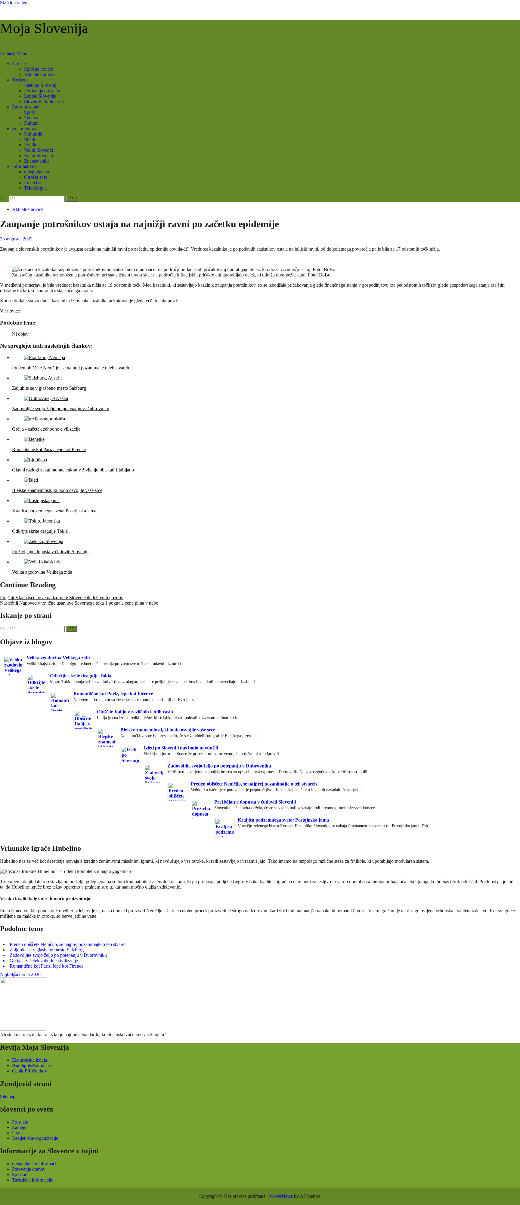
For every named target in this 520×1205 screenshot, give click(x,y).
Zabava (31, 117)
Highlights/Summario (32, 1065)
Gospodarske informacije (36, 1163)
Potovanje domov (28, 1169)
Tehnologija (35, 188)
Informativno (24, 166)
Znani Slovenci (38, 155)
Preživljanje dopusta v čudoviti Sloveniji (255, 801)
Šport (29, 112)
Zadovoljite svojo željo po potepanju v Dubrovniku (219, 765)
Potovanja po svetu (42, 90)
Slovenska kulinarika (44, 101)
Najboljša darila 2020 (20, 974)
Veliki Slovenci (38, 150)
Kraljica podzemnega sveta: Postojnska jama (283, 819)
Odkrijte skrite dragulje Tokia (80, 675)
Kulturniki (34, 133)
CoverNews (281, 1196)
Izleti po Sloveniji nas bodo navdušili (181, 747)
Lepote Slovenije (40, 96)
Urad (17, 1132)
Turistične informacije (32, 1179)
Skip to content (14, 2)
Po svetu (20, 1121)
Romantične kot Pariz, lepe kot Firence (113, 693)
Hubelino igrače (26, 886)
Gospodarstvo (37, 171)
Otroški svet (35, 177)
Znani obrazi (24, 128)
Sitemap (7, 1096)
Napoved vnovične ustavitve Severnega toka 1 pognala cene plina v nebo (79, 603)
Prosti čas (33, 182)
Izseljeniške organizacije (35, 1138)
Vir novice (10, 310)
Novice (19, 63)
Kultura (31, 123)
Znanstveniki (36, 160)
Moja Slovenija (44, 28)
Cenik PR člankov (29, 1070)
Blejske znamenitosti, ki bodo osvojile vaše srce (167, 729)
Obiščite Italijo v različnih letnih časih (135, 711)
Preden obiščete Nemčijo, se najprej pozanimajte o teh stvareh (254, 783)
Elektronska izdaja (29, 1060)
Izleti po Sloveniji (40, 85)
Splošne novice (38, 69)
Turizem (20, 79)
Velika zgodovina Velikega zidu (58, 657)
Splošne (19, 1174)
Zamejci (19, 1127)
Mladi (29, 139)
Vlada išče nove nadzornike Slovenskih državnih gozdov (61, 597)
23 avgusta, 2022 (16, 238)
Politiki (31, 144)
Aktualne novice (39, 74)
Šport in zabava (27, 106)
